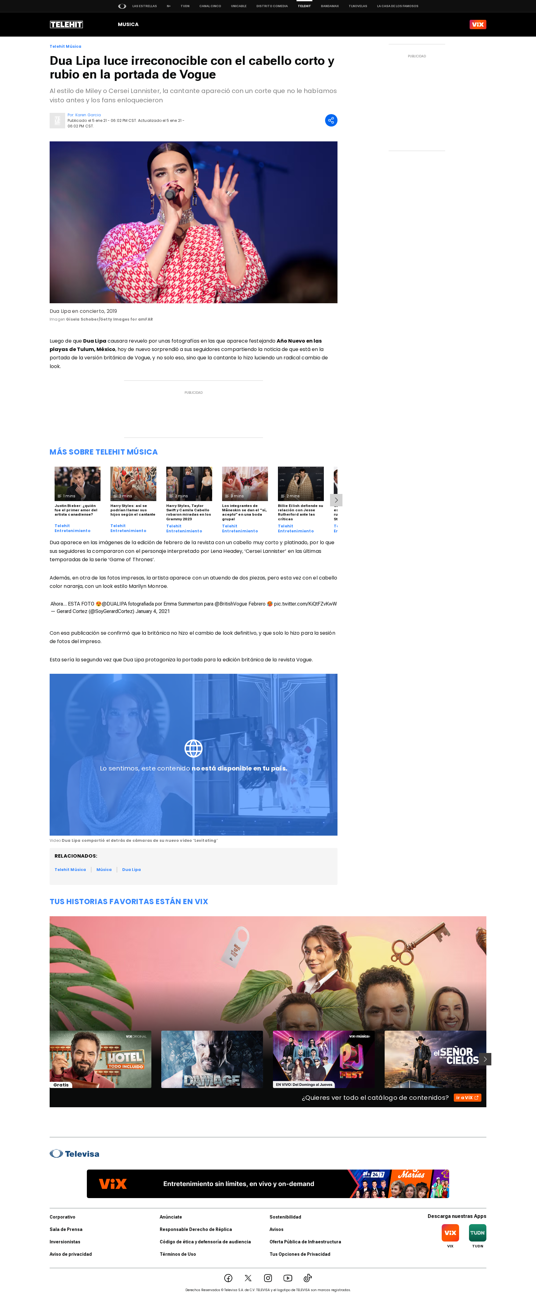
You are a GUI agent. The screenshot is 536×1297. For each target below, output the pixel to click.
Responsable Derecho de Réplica (196, 1229)
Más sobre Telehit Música (104, 452)
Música (104, 869)
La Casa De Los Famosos (397, 6)
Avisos (277, 1229)
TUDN (185, 6)
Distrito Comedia (272, 6)
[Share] (331, 120)
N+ (169, 6)
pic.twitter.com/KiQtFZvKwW (305, 604)
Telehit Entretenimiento (73, 528)
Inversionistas (65, 1241)
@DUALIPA (114, 604)
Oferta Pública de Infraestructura (305, 1241)
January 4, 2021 (153, 611)
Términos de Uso (178, 1254)
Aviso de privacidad (71, 1254)
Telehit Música (66, 46)
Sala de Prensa (66, 1229)
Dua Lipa (131, 869)
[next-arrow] (336, 500)
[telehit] (66, 24)
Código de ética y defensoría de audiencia (205, 1241)
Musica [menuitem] (128, 24)
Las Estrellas (144, 6)
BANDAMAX (330, 6)
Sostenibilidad (285, 1217)
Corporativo (62, 1217)
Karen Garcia (88, 115)
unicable (239, 6)
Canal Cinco (210, 6)
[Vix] (478, 24)
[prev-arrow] (46, 1059)
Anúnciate (171, 1217)
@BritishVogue (231, 604)
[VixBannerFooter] (268, 1184)
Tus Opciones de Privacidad (300, 1254)
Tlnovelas (358, 6)
